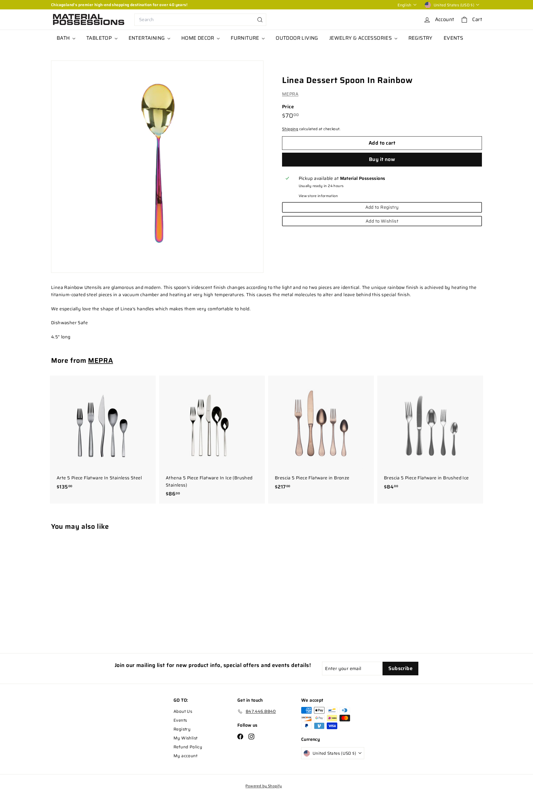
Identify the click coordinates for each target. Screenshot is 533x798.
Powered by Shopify (263, 786)
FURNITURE (245, 38)
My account (185, 755)
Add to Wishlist (382, 221)
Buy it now (382, 159)
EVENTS (453, 38)
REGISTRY (420, 38)
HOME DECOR (198, 38)
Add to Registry (382, 207)
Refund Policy (188, 747)
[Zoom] (157, 167)
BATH (64, 38)
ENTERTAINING (147, 38)
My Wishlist (185, 738)
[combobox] (200, 20)
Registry (182, 729)
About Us (183, 711)
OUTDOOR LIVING (297, 38)
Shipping (290, 129)
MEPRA (290, 93)
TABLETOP (99, 38)
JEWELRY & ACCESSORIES (361, 38)
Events (180, 720)
